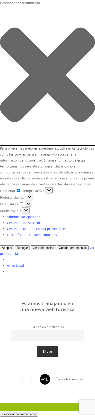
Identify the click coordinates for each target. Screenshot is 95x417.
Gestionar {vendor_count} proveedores (36, 229)
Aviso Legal (15, 265)
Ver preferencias (43, 248)
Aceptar (7, 248)
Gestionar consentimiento (19, 414)
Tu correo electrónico (47, 327)
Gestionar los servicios (24, 223)
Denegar (22, 248)
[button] (47, 75)
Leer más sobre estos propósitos (32, 235)
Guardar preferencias (73, 248)
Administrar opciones (23, 217)
